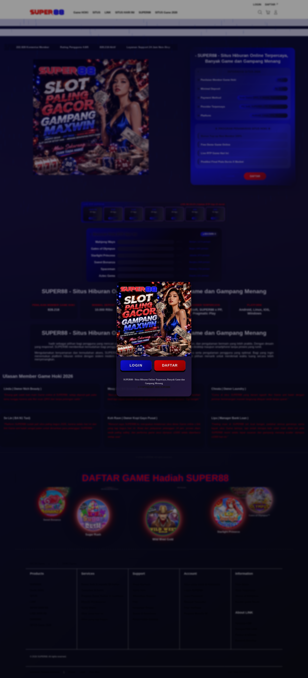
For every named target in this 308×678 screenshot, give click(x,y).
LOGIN (136, 365)
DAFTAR (170, 365)
